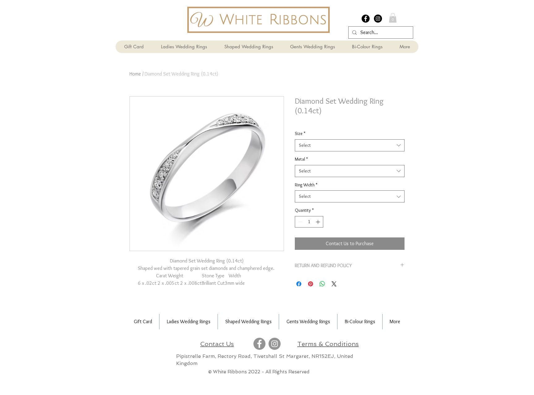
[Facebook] (259, 344)
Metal (301, 159)
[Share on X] (334, 284)
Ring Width (306, 185)
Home (135, 74)
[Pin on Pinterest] (310, 284)
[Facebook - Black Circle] (366, 19)
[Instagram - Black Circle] (378, 19)
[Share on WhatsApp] (322, 284)
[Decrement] (299, 221)
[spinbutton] (309, 221)
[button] (393, 18)
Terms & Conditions (328, 344)
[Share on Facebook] (299, 284)
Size (300, 133)
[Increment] (318, 221)
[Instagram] (275, 344)
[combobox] (350, 145)
